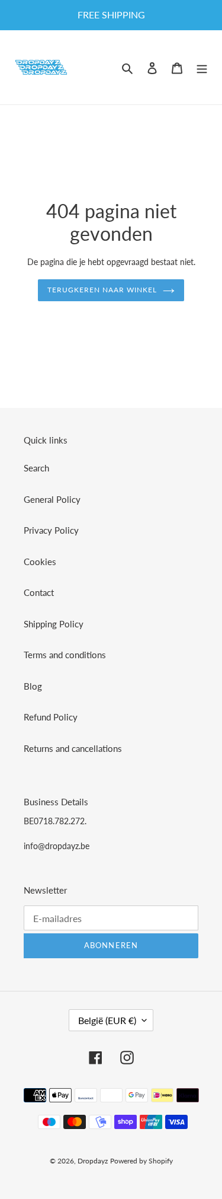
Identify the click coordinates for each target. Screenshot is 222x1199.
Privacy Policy (51, 530)
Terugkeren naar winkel (101, 289)
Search (36, 468)
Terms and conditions (65, 654)
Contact (39, 592)
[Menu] (201, 67)
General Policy (52, 499)
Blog (33, 686)
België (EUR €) (107, 1020)
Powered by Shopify (141, 1160)
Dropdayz (93, 1160)
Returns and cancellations (73, 748)
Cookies (40, 561)
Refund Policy (51, 717)
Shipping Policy (53, 623)
